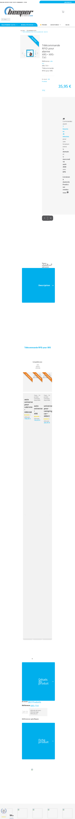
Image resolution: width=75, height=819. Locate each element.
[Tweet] (47, 264)
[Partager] (43, 264)
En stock (25, 701)
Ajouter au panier (51, 218)
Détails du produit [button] (43, 681)
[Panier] (67, 11)
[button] (32, 658)
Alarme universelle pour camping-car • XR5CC (51, 409)
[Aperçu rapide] (23, 435)
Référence (26, 705)
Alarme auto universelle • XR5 (41, 408)
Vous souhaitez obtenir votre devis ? (46, 267)
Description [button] (44, 285)
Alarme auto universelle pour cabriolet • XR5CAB (32, 404)
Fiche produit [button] (43, 741)
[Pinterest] (51, 264)
